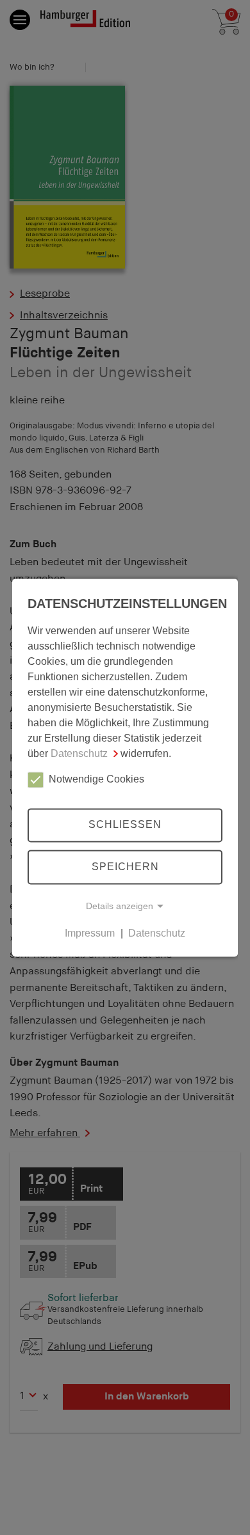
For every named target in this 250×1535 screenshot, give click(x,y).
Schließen (125, 825)
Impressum (90, 933)
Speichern (125, 866)
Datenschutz (79, 753)
